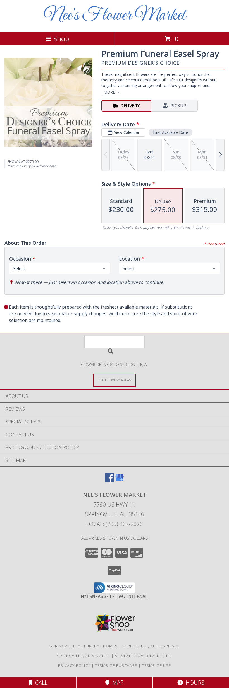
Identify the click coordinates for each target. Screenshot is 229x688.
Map (116, 682)
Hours (193, 682)
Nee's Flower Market (114, 15)
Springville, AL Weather (83, 655)
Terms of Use (156, 665)
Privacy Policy (74, 665)
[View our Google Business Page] (119, 480)
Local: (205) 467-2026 (114, 524)
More (109, 92)
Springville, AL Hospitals (150, 645)
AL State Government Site (143, 655)
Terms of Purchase (116, 665)
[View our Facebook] (109, 480)
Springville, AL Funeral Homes (84, 645)
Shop (61, 38)
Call (39, 682)
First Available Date (170, 132)
